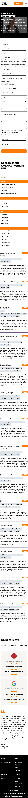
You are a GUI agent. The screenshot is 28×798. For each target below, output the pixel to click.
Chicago (16, 781)
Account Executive (6, 419)
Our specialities (18, 761)
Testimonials (17, 764)
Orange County (18, 783)
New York (5, 223)
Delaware (5, 217)
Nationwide (17, 786)
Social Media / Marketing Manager (8, 338)
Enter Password (4, 139)
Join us (16, 767)
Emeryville (5, 231)
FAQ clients (4, 778)
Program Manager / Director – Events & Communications (10, 448)
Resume (5, 81)
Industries (17, 765)
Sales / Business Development (10, 193)
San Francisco (6, 242)
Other (4, 190)
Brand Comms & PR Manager (10, 282)
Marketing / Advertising (8, 184)
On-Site (5, 203)
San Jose (17, 784)
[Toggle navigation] (26, 3)
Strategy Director (6, 365)
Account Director (6, 552)
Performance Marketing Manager (8, 254)
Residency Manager (6, 393)
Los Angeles (5, 233)
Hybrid (4, 201)
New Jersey (5, 220)
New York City (6, 236)
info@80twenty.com (6, 762)
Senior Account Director (8, 475)
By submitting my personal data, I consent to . (12, 131)
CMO (2, 501)
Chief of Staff (4, 308)
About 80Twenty (18, 762)
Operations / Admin (7, 187)
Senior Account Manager (8, 578)
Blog (2, 776)
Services (17, 768)
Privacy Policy (18, 770)
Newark (4, 239)
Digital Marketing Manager (9, 604)
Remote (5, 206)
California (5, 214)
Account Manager (6, 525)
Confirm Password (5, 144)
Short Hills (5, 245)
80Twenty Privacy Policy (8, 132)
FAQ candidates (5, 780)
